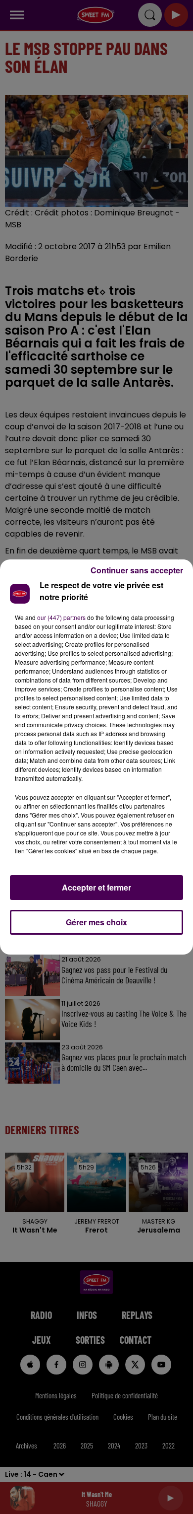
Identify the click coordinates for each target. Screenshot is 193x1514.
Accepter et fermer (96, 887)
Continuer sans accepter (137, 570)
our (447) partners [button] (61, 617)
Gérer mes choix (96, 922)
